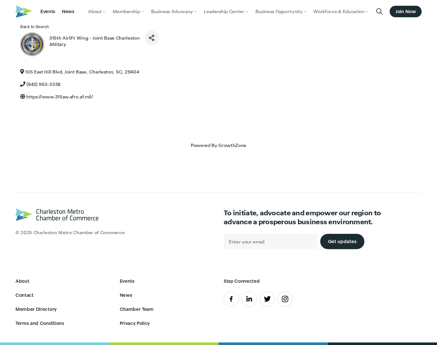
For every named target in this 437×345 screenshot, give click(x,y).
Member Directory (36, 309)
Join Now (405, 11)
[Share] (152, 38)
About (22, 281)
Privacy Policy (135, 323)
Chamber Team (137, 309)
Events (47, 11)
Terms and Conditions (39, 323)
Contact (24, 295)
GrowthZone (232, 145)
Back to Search (34, 26)
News (68, 11)
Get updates (342, 241)
